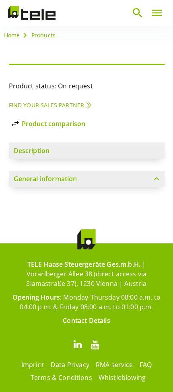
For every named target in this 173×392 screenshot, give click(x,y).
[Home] (32, 13)
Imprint (32, 364)
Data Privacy (70, 364)
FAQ (146, 364)
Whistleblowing (122, 377)
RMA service (114, 364)
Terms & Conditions (61, 377)
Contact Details (86, 320)
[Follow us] (77, 344)
